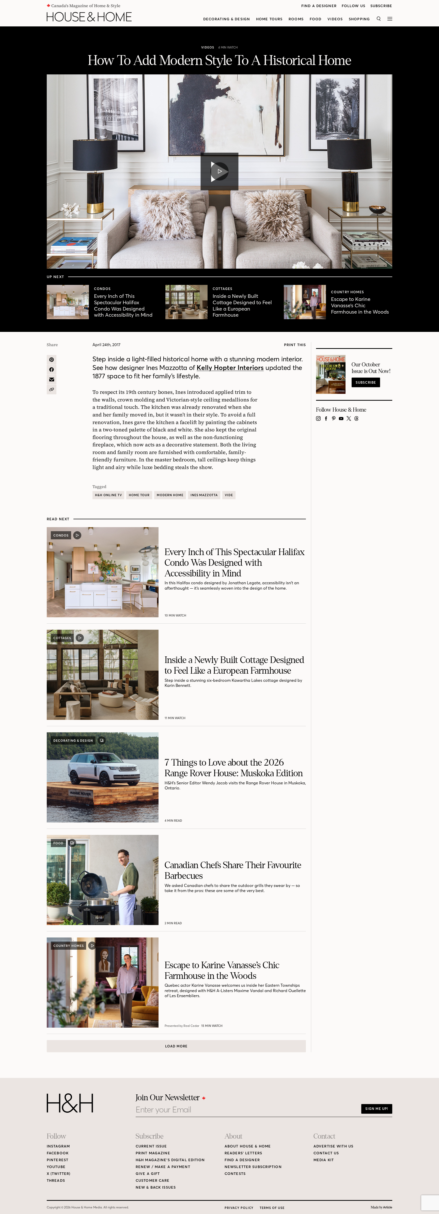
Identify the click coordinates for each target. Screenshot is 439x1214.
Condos (102, 289)
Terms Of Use (272, 1208)
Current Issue (151, 1146)
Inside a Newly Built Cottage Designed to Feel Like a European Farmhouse (242, 305)
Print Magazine (153, 1153)
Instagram (58, 1146)
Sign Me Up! (376, 1109)
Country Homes (347, 292)
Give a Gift (148, 1174)
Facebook (58, 1153)
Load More (176, 1046)
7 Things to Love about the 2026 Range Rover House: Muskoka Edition (234, 768)
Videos (335, 19)
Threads (56, 1180)
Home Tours (269, 19)
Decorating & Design (226, 19)
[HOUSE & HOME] (89, 17)
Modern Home (170, 495)
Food (315, 19)
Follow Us (353, 6)
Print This (295, 345)
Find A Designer (319, 6)
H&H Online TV (108, 495)
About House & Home (248, 1146)
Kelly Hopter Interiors (230, 368)
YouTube (56, 1167)
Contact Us (326, 1153)
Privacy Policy (239, 1208)
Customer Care (153, 1180)
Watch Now (175, 615)
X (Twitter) (58, 1174)
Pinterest (57, 1160)
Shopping (359, 19)
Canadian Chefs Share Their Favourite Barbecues (233, 870)
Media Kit (323, 1160)
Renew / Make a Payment (163, 1167)
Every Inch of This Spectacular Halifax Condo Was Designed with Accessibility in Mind (123, 305)
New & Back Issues (156, 1187)
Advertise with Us (333, 1146)
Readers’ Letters (243, 1153)
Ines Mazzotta (204, 495)
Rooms (296, 19)
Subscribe (381, 6)
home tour (139, 495)
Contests (235, 1174)
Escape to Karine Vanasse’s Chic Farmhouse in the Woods (360, 305)
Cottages (222, 289)
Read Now (174, 820)
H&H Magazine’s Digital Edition (170, 1160)
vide (229, 495)
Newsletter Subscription (253, 1167)
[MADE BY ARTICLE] (381, 1207)
